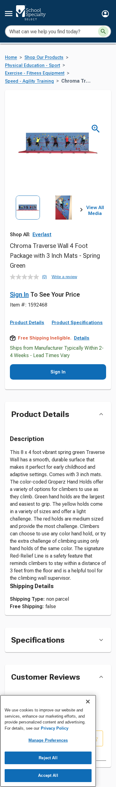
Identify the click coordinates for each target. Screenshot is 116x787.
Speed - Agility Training (29, 81)
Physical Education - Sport (32, 65)
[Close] (88, 701)
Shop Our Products (43, 57)
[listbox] (45, 217)
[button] (105, 14)
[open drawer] (8, 13)
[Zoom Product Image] (95, 129)
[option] (28, 217)
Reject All (48, 758)
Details (81, 338)
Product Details (27, 322)
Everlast (41, 234)
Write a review (64, 276)
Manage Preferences (48, 740)
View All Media (95, 210)
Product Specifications (77, 322)
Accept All (48, 775)
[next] (81, 210)
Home (11, 57)
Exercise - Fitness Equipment (34, 73)
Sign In (19, 294)
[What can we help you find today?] (103, 31)
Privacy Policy (54, 728)
